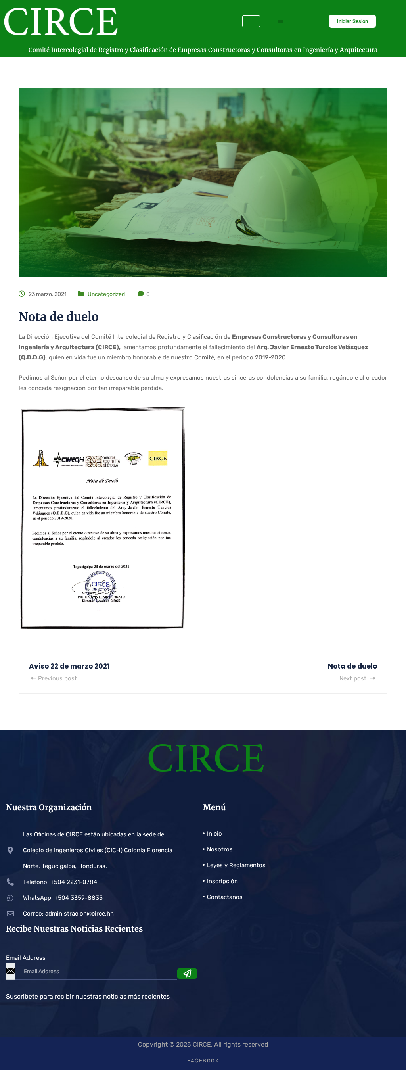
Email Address (26, 957)
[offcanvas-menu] (280, 21)
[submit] (187, 973)
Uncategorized (106, 294)
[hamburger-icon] (251, 21)
